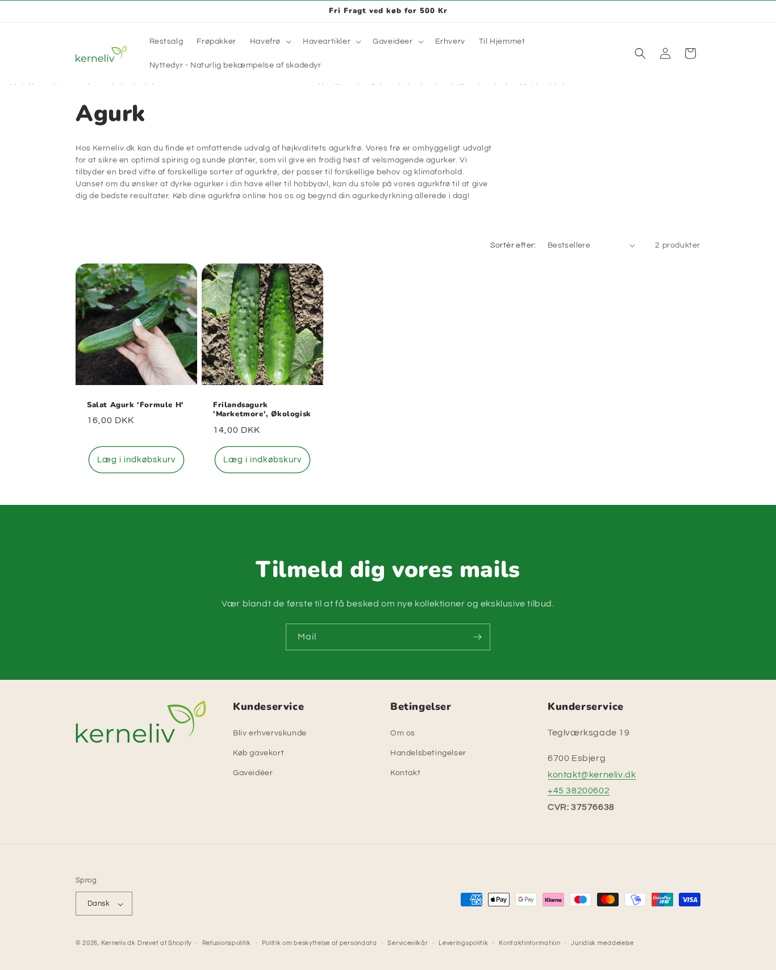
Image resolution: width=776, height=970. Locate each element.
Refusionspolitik (226, 943)
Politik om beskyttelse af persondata (319, 943)
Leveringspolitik (463, 943)
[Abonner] (477, 637)
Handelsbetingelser (428, 753)
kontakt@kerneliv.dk (592, 774)
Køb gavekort (258, 753)
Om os (402, 733)
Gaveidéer (253, 773)
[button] (269, 41)
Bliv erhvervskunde (270, 733)
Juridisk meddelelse (602, 943)
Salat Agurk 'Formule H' (135, 404)
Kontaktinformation (530, 943)
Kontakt (405, 773)
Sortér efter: (513, 245)
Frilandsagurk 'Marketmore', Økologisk (262, 409)
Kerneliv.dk (118, 943)
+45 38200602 (579, 791)
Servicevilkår (407, 943)
